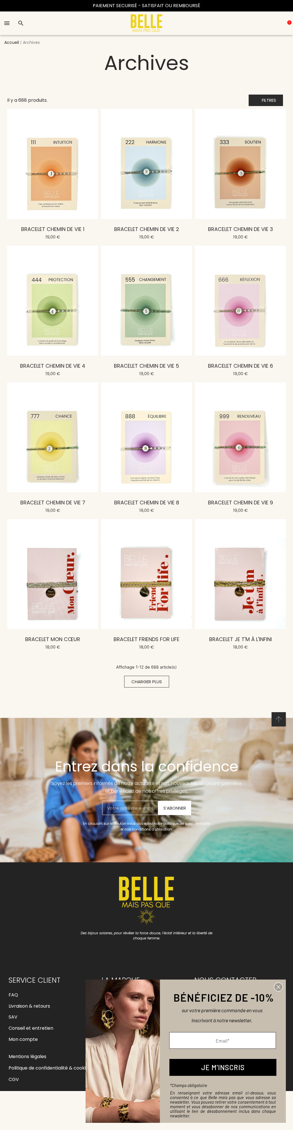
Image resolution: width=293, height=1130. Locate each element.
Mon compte (23, 1039)
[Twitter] (166, 952)
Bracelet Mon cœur (52, 639)
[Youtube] (153, 952)
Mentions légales (27, 1056)
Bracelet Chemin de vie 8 (146, 502)
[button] (266, 100)
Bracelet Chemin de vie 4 (52, 365)
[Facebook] (127, 952)
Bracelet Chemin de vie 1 (52, 229)
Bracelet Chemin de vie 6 (240, 365)
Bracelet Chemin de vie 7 (52, 502)
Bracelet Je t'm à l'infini (240, 639)
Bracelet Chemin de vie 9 (240, 502)
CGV (14, 1079)
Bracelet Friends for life (146, 639)
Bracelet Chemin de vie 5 (146, 365)
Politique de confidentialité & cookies (50, 1068)
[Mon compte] (272, 23)
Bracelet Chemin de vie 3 (240, 229)
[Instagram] (140, 952)
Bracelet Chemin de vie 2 (146, 229)
